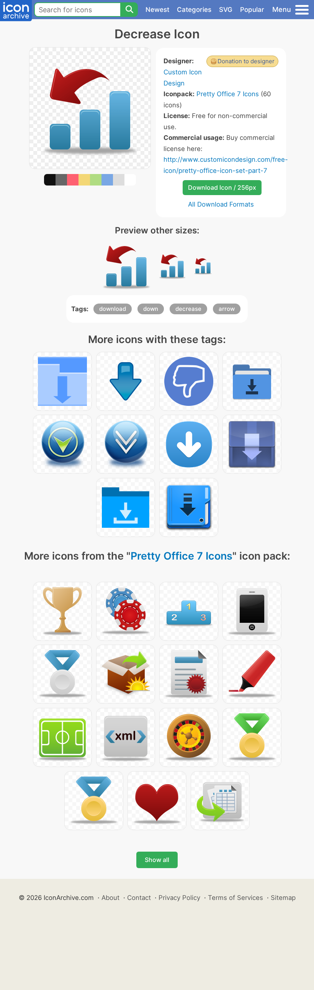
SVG (225, 9)
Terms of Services (235, 897)
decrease (188, 308)
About (110, 897)
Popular (252, 9)
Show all (157, 860)
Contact (139, 897)
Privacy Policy (179, 897)
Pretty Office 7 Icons (227, 94)
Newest (157, 9)
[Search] (129, 9)
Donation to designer (246, 61)
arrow (227, 308)
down (150, 308)
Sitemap (283, 897)
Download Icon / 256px (222, 187)
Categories (194, 9)
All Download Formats (221, 204)
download (112, 308)
